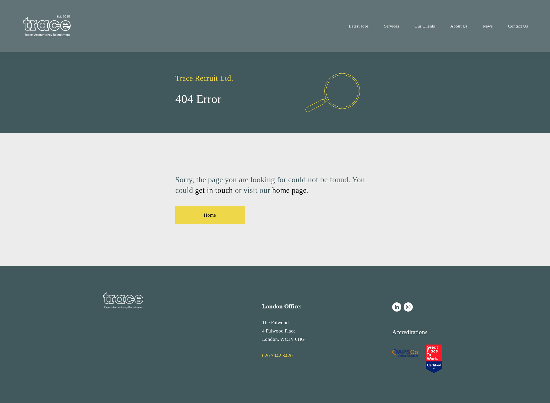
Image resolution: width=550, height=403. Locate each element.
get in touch (214, 190)
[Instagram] (408, 307)
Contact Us (518, 26)
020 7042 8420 (277, 355)
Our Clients (425, 26)
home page (289, 190)
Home (210, 215)
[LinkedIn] (396, 307)
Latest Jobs (359, 26)
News (488, 26)
